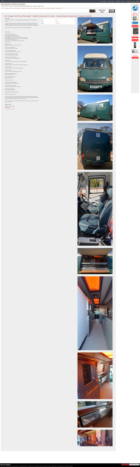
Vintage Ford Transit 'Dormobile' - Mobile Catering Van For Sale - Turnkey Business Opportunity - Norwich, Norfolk (42, 8)
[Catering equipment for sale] (102, 10)
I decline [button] (127, 464)
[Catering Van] (95, 375)
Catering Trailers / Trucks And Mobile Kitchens (13, 8)
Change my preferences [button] (134, 464)
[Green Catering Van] (95, 69)
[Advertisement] (37, 120)
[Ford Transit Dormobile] (95, 108)
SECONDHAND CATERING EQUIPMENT (13, 4)
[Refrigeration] (135, 49)
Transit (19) (58, 23)
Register (137, 1)
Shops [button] (123, 1)
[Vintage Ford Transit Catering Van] (95, 146)
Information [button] (128, 1)
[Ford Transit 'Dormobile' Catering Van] (95, 261)
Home (3, 1)
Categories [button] (118, 1)
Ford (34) (57, 21)
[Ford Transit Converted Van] (95, 209)
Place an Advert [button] (103, 1)
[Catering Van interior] (95, 438)
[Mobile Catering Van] (95, 313)
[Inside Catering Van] (95, 414)
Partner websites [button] (111, 1)
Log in (134, 1)
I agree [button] (123, 464)
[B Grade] (135, 14)
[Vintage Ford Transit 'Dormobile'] (95, 30)
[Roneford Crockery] (135, 31)
